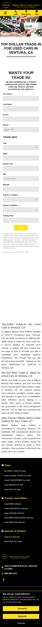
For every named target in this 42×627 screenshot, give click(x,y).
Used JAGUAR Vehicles (14, 513)
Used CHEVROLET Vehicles (16, 509)
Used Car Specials (12, 537)
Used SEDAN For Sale (13, 485)
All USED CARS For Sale (15, 471)
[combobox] (21, 147)
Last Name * (8, 104)
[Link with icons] (4, 579)
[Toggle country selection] (7, 129)
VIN (4, 174)
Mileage (6, 185)
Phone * (6, 125)
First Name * (8, 94)
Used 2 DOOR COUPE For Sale (17, 476)
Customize (21, 623)
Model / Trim (8, 164)
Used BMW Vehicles (12, 504)
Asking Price (8, 216)
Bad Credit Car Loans (13, 541)
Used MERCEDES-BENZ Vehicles (18, 518)
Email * (6, 115)
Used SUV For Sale (12, 489)
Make (5, 154)
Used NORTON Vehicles (14, 522)
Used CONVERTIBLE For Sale (17, 480)
